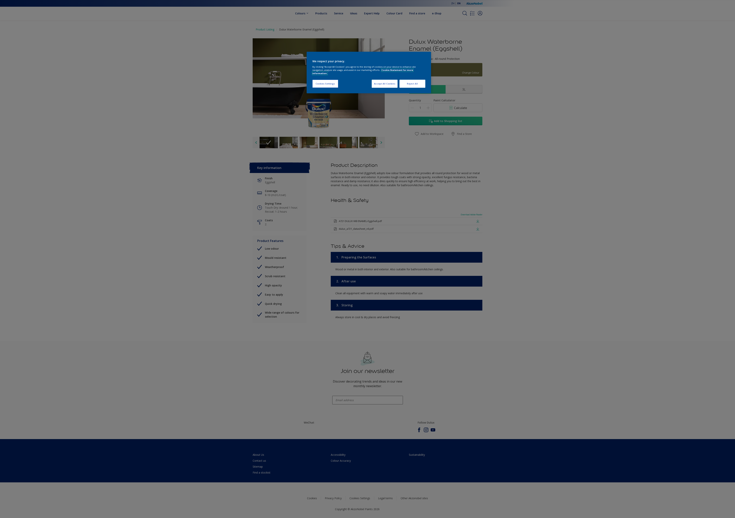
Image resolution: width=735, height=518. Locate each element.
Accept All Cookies (384, 83)
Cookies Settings (325, 83)
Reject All (412, 83)
